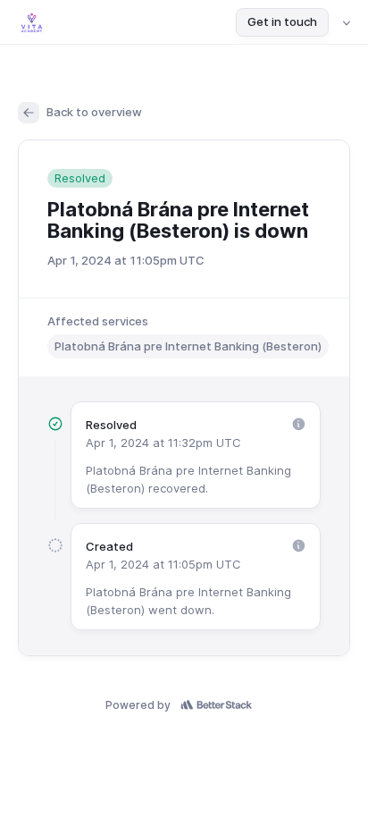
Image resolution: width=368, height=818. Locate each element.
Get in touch (282, 21)
